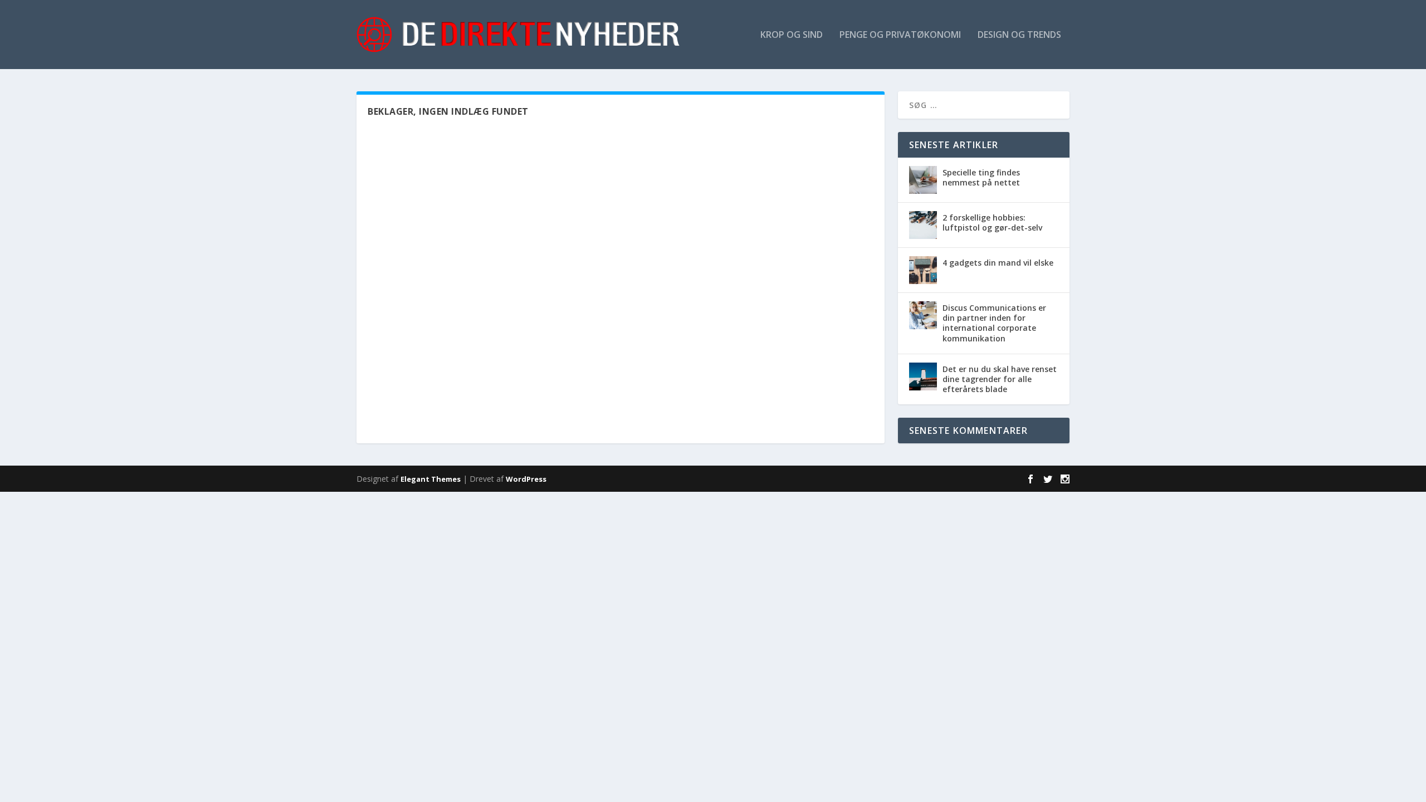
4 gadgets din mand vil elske (997, 262)
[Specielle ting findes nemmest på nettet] (923, 180)
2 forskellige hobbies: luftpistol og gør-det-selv (992, 222)
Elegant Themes (431, 479)
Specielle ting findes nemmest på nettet (981, 177)
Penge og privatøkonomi (900, 35)
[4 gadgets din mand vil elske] (923, 270)
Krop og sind (791, 35)
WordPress (526, 479)
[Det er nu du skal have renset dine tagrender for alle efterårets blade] (923, 376)
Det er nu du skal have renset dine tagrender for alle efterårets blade (999, 379)
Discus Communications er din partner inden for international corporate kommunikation (994, 323)
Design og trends (1019, 35)
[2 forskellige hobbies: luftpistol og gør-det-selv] (923, 225)
